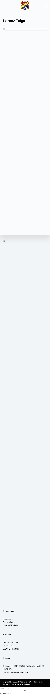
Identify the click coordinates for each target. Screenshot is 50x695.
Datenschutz (8, 622)
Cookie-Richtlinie (10, 625)
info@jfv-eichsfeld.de (19, 672)
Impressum (7, 619)
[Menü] (46, 6)
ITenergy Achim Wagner (21, 684)
